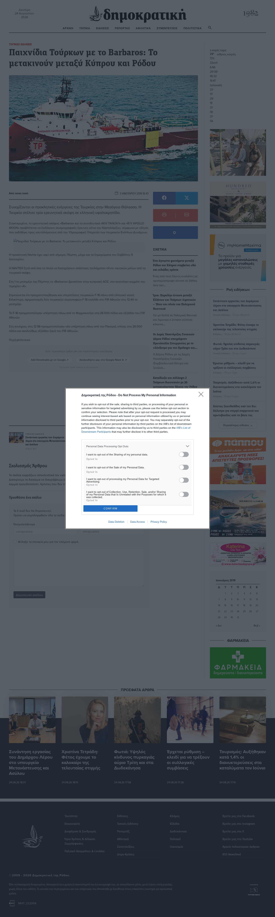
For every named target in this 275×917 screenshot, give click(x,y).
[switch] (184, 454)
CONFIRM (110, 508)
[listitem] (137, 446)
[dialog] (137, 458)
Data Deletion (116, 521)
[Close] (202, 395)
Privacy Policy (159, 521)
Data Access (137, 521)
